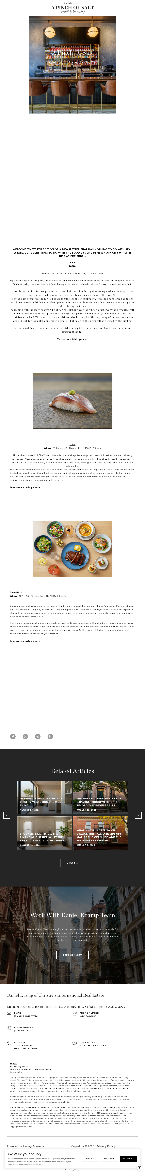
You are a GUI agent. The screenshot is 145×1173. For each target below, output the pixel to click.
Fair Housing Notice (19, 1067)
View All (72, 863)
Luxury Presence (33, 1146)
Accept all (128, 1158)
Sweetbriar (16, 592)
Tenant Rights (16, 1072)
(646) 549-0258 (88, 1016)
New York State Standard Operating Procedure (30, 1069)
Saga (72, 266)
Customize (109, 1158)
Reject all (90, 1158)
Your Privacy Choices (72, 1170)
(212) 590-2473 (22, 1030)
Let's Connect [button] (72, 955)
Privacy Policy (106, 1146)
